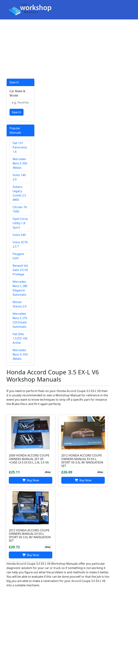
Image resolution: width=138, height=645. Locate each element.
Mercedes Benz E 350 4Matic (20, 163)
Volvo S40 (19, 235)
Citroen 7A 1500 (20, 209)
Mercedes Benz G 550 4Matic (20, 354)
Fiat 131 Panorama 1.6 (20, 147)
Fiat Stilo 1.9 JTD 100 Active (20, 338)
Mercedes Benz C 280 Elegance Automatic (20, 288)
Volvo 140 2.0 (19, 177)
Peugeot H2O (18, 256)
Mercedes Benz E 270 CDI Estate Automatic (20, 320)
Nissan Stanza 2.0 (19, 304)
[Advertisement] (69, 49)
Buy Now (32, 480)
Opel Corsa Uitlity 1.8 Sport (20, 223)
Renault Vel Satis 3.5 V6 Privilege (20, 270)
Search (16, 112)
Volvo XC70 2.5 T (20, 244)
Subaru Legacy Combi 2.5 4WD (19, 193)
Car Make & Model (17, 93)
